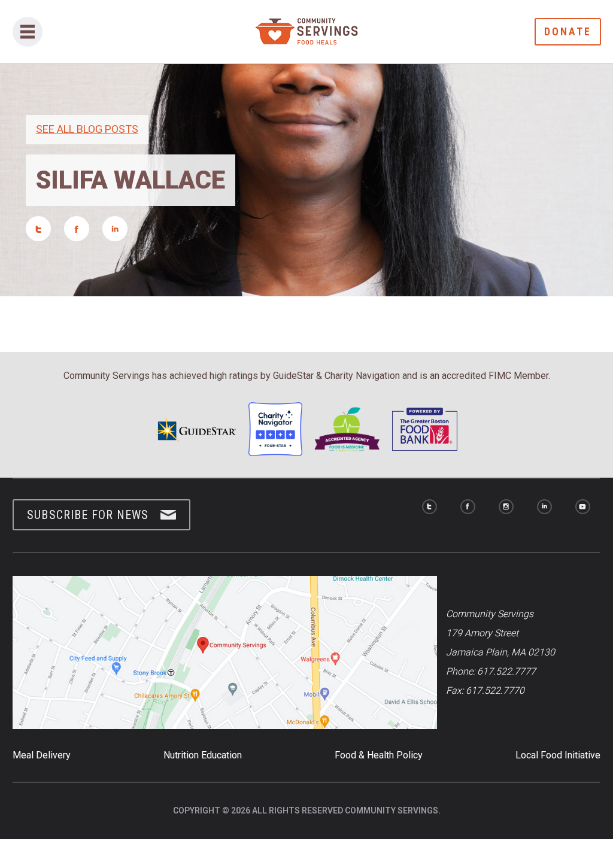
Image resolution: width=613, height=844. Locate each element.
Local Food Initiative (557, 755)
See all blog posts (87, 129)
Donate (567, 31)
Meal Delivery (42, 755)
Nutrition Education (202, 755)
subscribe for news (87, 515)
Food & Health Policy (379, 755)
